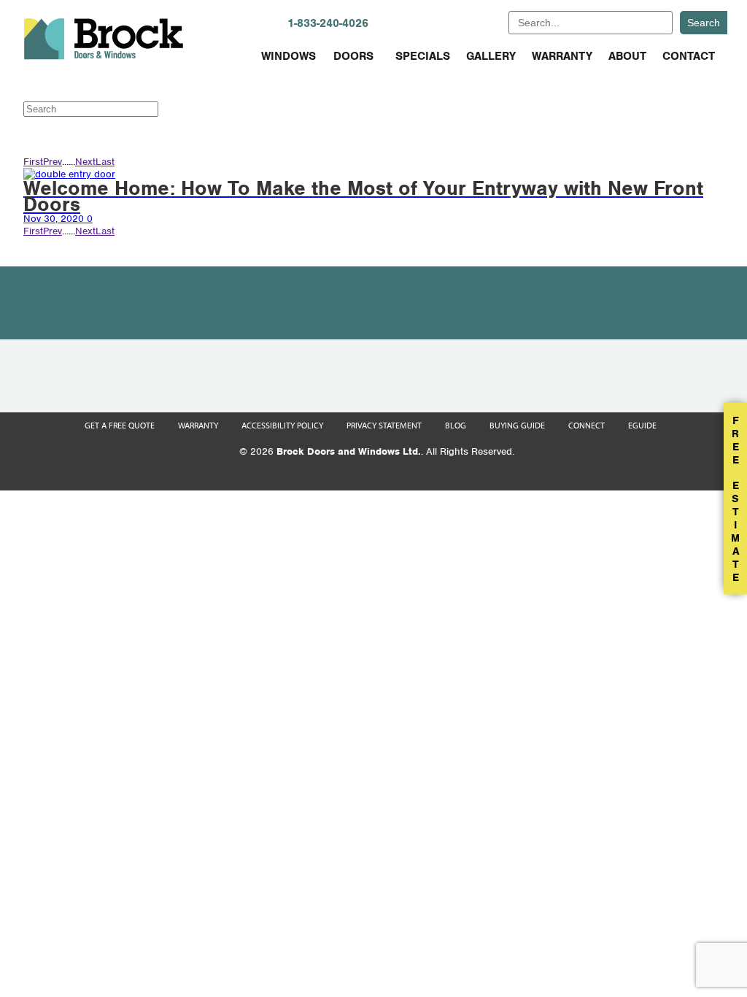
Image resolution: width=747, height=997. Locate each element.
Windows (288, 56)
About (627, 56)
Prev (52, 161)
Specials (422, 56)
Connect (586, 425)
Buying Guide (517, 425)
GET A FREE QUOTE (449, 22)
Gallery (491, 56)
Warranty (562, 56)
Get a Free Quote (120, 425)
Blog (455, 425)
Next (85, 161)
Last (105, 161)
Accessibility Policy (282, 425)
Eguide (642, 425)
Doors (353, 56)
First (33, 161)
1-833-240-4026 (327, 23)
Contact (688, 56)
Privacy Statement (384, 425)
